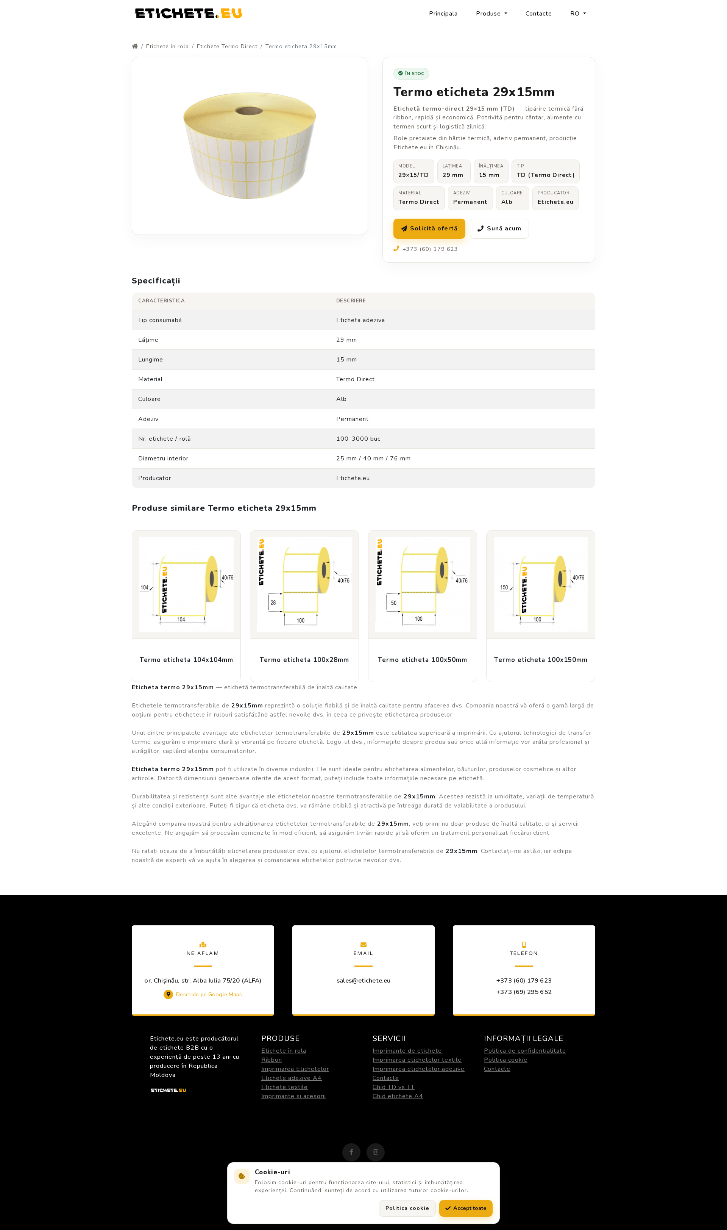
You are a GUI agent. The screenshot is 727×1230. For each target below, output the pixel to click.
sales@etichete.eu (364, 980)
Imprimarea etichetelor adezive (419, 1069)
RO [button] (576, 13)
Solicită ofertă (434, 228)
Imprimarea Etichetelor (295, 1069)
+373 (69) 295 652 (524, 991)
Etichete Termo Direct (227, 46)
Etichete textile (284, 1087)
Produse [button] (489, 13)
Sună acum (504, 228)
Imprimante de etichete (407, 1051)
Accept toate (470, 1208)
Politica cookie (505, 1060)
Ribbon (271, 1060)
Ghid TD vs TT (394, 1087)
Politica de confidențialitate (525, 1051)
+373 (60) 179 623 (524, 980)
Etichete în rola (167, 46)
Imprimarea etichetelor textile (417, 1060)
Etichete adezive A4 (291, 1078)
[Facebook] (351, 1152)
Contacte (539, 13)
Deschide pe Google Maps (209, 994)
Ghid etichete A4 (398, 1096)
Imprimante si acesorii (293, 1096)
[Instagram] (376, 1152)
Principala (443, 13)
